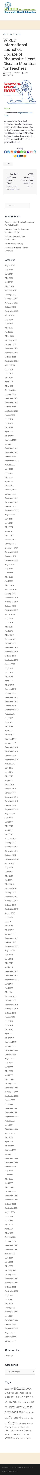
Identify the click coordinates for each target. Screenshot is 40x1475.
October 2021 (10, 506)
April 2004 (9, 1229)
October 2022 (10, 457)
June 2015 (9, 822)
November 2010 (11, 1009)
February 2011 (10, 996)
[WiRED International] (20, 8)
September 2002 (11, 1291)
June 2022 (9, 473)
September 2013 (11, 909)
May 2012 (9, 963)
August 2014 (10, 863)
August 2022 (10, 465)
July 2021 (9, 519)
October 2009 (10, 1054)
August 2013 (10, 913)
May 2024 (9, 378)
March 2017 (9, 735)
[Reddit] (12, 152)
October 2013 (10, 905)
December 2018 (11, 647)
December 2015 (11, 797)
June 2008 (9, 1104)
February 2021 (10, 540)
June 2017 (9, 722)
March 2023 (9, 436)
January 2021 (10, 544)
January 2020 (10, 594)
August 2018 (10, 664)
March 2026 (9, 286)
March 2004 (9, 1233)
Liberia (19, 1423)
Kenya (12, 1423)
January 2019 (10, 643)
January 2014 (10, 893)
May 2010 (9, 1030)
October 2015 (10, 805)
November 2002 (11, 1283)
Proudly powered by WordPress (14, 1467)
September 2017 (11, 710)
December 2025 (11, 299)
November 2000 (11, 1320)
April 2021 (9, 531)
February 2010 (10, 1042)
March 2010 (9, 1038)
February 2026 (10, 290)
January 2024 (10, 394)
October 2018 (10, 656)
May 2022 (9, 477)
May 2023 (9, 428)
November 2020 (11, 552)
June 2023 (9, 423)
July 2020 (9, 569)
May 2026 (9, 278)
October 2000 (10, 1324)
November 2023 (11, 402)
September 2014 (11, 859)
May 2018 (9, 677)
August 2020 (10, 564)
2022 (29, 1407)
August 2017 (10, 714)
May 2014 (9, 876)
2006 (13, 1393)
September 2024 (11, 361)
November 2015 (11, 801)
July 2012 (9, 955)
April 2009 (9, 1075)
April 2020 (9, 581)
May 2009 (9, 1071)
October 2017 (10, 706)
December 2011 (11, 971)
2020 (15, 1407)
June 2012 (9, 959)
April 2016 (9, 780)
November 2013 (11, 901)
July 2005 (9, 1171)
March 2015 (9, 834)
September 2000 (11, 1328)
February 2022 (10, 490)
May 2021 (9, 527)
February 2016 (10, 789)
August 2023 (10, 415)
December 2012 (11, 938)
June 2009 (9, 1067)
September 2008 (11, 1096)
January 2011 (10, 1000)
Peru (23, 1427)
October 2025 (10, 307)
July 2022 (9, 469)
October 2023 (10, 407)
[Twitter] (8, 152)
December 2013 (11, 897)
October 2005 (10, 1167)
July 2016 (9, 768)
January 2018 (10, 693)
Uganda (27, 1427)
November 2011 (11, 975)
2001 (11, 1389)
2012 (18, 1397)
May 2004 (9, 1225)
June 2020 (9, 573)
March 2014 (9, 884)
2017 (23, 1402)
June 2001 (9, 1316)
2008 (23, 1393)
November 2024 (11, 353)
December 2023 (11, 398)
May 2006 (9, 1137)
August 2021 (10, 515)
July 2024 (9, 369)
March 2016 (9, 785)
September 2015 (11, 809)
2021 (22, 1407)
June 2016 (9, 772)
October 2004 (10, 1204)
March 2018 (9, 685)
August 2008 (10, 1100)
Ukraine (8, 1431)
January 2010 (10, 1046)
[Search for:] (17, 205)
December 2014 (11, 847)
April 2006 (9, 1142)
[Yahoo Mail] (28, 152)
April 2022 (9, 481)
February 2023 (10, 440)
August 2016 (10, 764)
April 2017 (9, 731)
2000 (7, 1389)
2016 (8, 164)
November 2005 (11, 1162)
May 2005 (9, 1179)
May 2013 (9, 926)
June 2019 (9, 623)
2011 (13, 1397)
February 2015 (10, 838)
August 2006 (10, 1133)
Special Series (12, 34)
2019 (8, 1407)
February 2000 (10, 1337)
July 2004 (9, 1216)
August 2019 (10, 614)
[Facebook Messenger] (18, 156)
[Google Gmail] (31, 152)
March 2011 (9, 992)
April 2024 (9, 382)
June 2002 (9, 1299)
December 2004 (11, 1196)
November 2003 (11, 1250)
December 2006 (11, 1129)
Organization (17, 1427)
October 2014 (10, 855)
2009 (28, 1393)
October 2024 (10, 357)
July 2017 (9, 718)
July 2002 (9, 1295)
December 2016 (11, 747)
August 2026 (10, 265)
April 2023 (9, 432)
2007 (18, 1393)
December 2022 (11, 448)
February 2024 (10, 390)
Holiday (27, 1418)
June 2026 (9, 274)
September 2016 (11, 760)
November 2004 (11, 1200)
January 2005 (10, 1191)
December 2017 (11, 697)
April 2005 (9, 1183)
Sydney (4, 1471)
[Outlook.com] (34, 152)
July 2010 (9, 1021)
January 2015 (10, 843)
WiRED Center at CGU (24, 1438)
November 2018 (11, 652)
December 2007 (11, 1108)
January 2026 (10, 295)
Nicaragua (25, 1423)
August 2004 (10, 1212)
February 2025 (10, 340)
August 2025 (10, 315)
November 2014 (11, 851)
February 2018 (10, 689)
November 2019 (11, 602)
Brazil (6, 1418)
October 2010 (10, 1013)
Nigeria (31, 1423)
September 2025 (11, 311)
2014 (30, 1397)
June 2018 (9, 672)
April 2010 (9, 1034)
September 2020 (11, 560)
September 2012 (11, 946)
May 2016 (9, 776)
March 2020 (9, 585)
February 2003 (10, 1270)
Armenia (30, 1412)
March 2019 (9, 635)
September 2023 (11, 411)
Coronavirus (17, 1417)
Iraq (6, 1423)
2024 (15, 1412)
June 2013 (9, 922)
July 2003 (9, 1258)
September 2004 (11, 1208)
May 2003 (9, 1266)
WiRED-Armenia (11, 1438)
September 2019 (11, 610)
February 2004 (10, 1237)
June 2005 (9, 1175)
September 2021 (11, 510)
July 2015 (9, 818)
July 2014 (9, 868)
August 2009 (10, 1059)
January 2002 (10, 1308)
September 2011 (11, 980)
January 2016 (10, 793)
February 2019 (10, 639)
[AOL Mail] (21, 156)
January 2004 (10, 1241)
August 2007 (10, 1121)
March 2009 (9, 1079)
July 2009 (9, 1063)
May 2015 (9, 826)
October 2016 (10, 755)
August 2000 (10, 1333)
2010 (7, 1397)
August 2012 (10, 951)
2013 (24, 1397)
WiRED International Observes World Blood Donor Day (27, 180)
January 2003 (10, 1274)
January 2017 (10, 743)
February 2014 (10, 888)
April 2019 (9, 631)
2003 (23, 1388)
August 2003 (10, 1254)
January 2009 (10, 1083)
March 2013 (9, 930)
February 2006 (10, 1150)
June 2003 (9, 1262)
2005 (7, 1393)
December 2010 (11, 1005)
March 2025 (9, 336)
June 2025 (9, 324)
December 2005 (11, 1158)
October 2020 (10, 556)
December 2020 (11, 548)
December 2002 (11, 1279)
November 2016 (11, 751)
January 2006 (10, 1154)
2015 (8, 1402)
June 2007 (9, 1125)
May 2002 (9, 1304)
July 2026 (9, 270)
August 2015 (10, 814)
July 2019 (9, 618)
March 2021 (9, 535)
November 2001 (11, 1312)
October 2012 (10, 942)
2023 (8, 1412)
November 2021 (11, 502)
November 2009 (11, 1050)
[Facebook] (5, 152)
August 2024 (10, 365)
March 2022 (9, 486)
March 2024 (9, 386)
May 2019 (9, 627)
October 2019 (10, 606)
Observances (9, 1427)
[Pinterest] (18, 152)
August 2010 (10, 1017)
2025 (21, 1412)
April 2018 (9, 681)
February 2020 (10, 589)
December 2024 (11, 349)
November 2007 (11, 1112)
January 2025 (10, 344)
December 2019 (11, 598)
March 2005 (9, 1187)
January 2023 (10, 444)
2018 (30, 1402)
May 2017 (9, 726)
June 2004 (9, 1220)
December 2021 (11, 498)
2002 (17, 1388)
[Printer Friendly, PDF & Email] (7, 108)
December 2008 (11, 1088)
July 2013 (9, 917)
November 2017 (11, 701)
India (31, 1418)
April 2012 (9, 967)
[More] (24, 156)
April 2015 (9, 830)
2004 (28, 1388)
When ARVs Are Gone (21, 1435)
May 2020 (9, 577)
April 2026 (9, 282)
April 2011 (9, 988)
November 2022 (11, 452)
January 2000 (10, 1341)
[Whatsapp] (21, 152)
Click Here (9, 1356)
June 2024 (9, 373)
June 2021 (9, 523)
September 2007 (11, 1117)
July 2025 (9, 320)
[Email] (24, 152)
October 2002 (10, 1287)
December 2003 (11, 1245)
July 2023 (9, 419)
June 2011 (9, 984)
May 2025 (9, 328)
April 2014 (9, 880)
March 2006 (9, 1146)
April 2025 (9, 332)
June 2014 (9, 872)
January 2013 (10, 934)
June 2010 (9, 1025)
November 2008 (11, 1092)
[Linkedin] (15, 152)
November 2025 (11, 303)
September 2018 (11, 660)
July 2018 (9, 668)
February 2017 (10, 739)
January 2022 (10, 494)
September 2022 (11, 461)
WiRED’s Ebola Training (14, 244)
